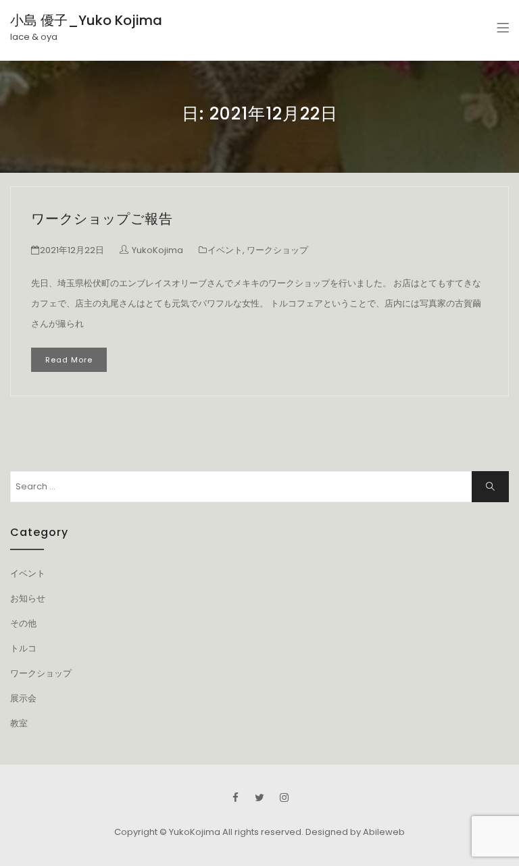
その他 (23, 623)
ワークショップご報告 (102, 218)
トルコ (23, 648)
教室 (19, 723)
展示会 (23, 698)
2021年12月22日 (72, 250)
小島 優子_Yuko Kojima (86, 20)
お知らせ (27, 598)
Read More (69, 359)
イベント (225, 250)
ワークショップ (277, 250)
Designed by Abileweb (355, 832)
